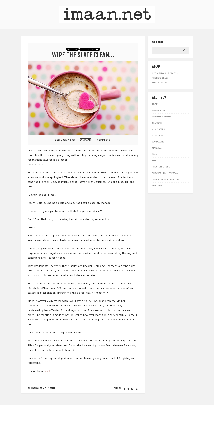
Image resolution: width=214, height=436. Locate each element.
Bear (154, 154)
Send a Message (160, 82)
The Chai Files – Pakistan (165, 173)
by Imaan (85, 140)
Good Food (158, 135)
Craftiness (158, 123)
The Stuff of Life (89, 49)
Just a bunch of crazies (165, 73)
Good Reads (158, 129)
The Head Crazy (160, 78)
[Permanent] (83, 134)
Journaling (158, 141)
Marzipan (72, 49)
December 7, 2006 (65, 140)
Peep (154, 160)
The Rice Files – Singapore (165, 179)
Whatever (157, 185)
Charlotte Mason (161, 116)
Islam (155, 104)
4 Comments (102, 140)
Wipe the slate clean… (83, 55)
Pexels (48, 371)
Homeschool (159, 110)
